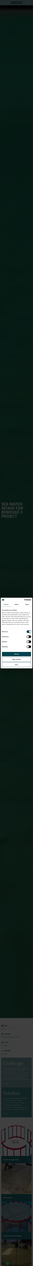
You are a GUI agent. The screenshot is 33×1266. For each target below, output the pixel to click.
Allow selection (16, 659)
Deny (16, 664)
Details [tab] (17, 604)
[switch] (29, 636)
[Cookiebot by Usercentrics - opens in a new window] (24, 600)
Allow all (16, 654)
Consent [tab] (6, 604)
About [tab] (27, 604)
